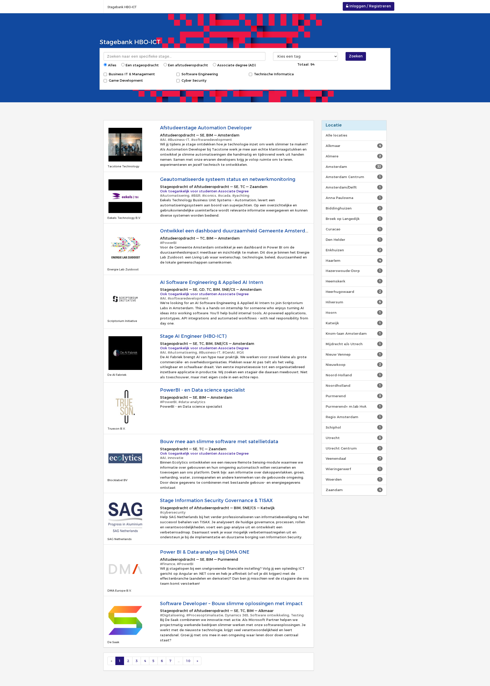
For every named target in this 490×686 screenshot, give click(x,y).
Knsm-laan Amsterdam (353, 333)
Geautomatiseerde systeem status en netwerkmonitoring (227, 179)
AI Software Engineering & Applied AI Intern (211, 282)
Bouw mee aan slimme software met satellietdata (219, 441)
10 (188, 661)
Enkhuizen (353, 250)
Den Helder (353, 240)
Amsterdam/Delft (353, 187)
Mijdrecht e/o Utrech (353, 344)
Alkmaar (353, 146)
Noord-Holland (353, 375)
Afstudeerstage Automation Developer (206, 128)
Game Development (126, 80)
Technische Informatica (274, 74)
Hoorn (353, 312)
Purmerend (353, 396)
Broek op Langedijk (353, 219)
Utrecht (353, 438)
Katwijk (353, 323)
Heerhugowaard (353, 292)
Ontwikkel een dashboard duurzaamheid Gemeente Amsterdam (236, 231)
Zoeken (356, 56)
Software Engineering (199, 74)
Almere (353, 156)
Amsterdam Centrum (353, 177)
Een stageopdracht (142, 65)
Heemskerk (353, 281)
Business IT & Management (132, 74)
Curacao (353, 229)
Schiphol (353, 427)
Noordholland (353, 385)
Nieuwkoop (353, 365)
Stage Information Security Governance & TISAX (216, 500)
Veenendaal (353, 458)
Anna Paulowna (353, 198)
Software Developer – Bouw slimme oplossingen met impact (231, 603)
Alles (111, 65)
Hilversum (353, 302)
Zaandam (353, 490)
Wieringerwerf (353, 469)
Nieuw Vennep (353, 354)
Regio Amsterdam (353, 417)
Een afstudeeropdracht (187, 65)
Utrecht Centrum (353, 448)
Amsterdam (353, 167)
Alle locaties (336, 135)
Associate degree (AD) (236, 65)
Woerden (353, 479)
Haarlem (353, 260)
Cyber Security (193, 80)
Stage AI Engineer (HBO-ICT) (193, 336)
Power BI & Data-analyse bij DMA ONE (204, 552)
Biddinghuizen (353, 208)
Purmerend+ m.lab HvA (353, 406)
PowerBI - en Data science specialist (202, 390)
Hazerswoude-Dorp (353, 271)
